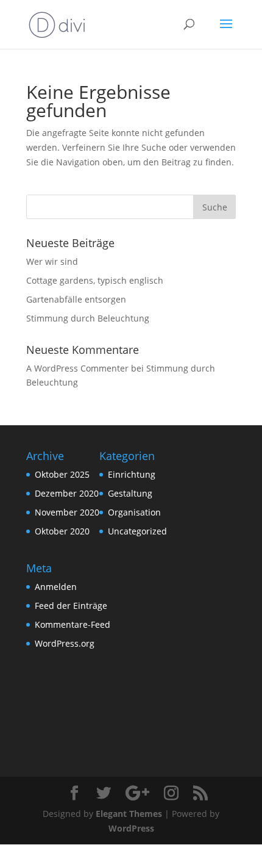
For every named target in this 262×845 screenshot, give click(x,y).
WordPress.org (64, 643)
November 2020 (67, 512)
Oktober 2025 (62, 474)
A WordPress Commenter (77, 368)
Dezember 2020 (67, 493)
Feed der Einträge (71, 605)
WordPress (131, 828)
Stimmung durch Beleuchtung (87, 318)
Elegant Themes (129, 813)
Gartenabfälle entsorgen (76, 299)
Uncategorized (137, 531)
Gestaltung (130, 493)
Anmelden (56, 586)
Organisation (134, 512)
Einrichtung (131, 474)
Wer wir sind (52, 261)
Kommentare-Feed (72, 624)
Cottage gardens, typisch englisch (94, 280)
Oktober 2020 (62, 531)
